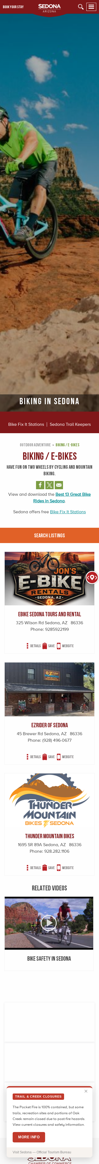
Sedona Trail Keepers (70, 424)
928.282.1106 (56, 851)
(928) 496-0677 (57, 740)
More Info (29, 1137)
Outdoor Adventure (35, 444)
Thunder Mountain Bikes (49, 836)
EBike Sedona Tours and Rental (49, 614)
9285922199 (57, 629)
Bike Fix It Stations (26, 424)
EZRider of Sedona (49, 725)
